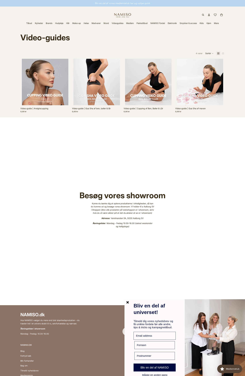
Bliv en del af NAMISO (155, 367)
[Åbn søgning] (203, 15)
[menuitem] (216, 23)
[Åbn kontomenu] (209, 15)
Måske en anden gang (154, 375)
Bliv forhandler (27, 361)
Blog (22, 351)
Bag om (24, 365)
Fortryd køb (25, 356)
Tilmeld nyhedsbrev (29, 370)
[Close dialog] (128, 302)
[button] (209, 53)
